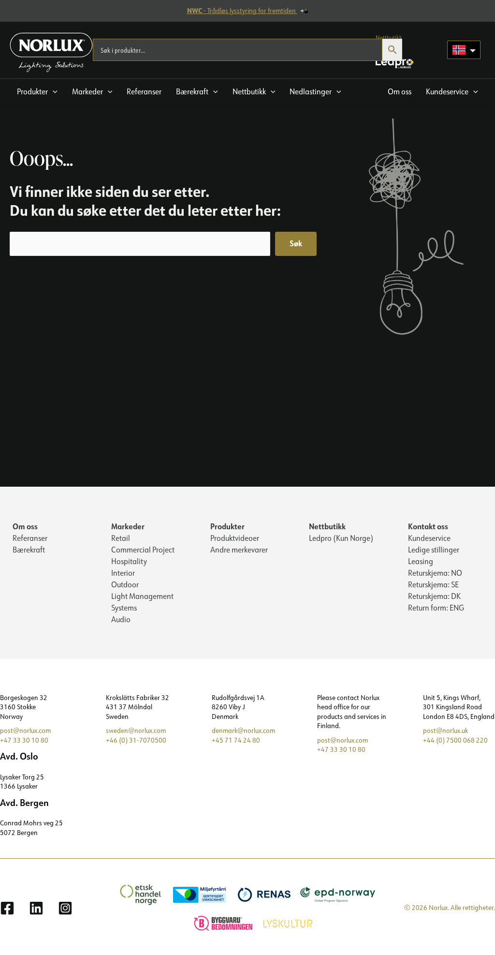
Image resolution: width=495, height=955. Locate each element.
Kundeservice (429, 538)
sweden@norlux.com (136, 730)
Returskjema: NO (435, 573)
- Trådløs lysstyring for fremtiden (242, 10)
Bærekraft (29, 549)
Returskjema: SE (433, 584)
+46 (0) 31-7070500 (136, 740)
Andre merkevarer (239, 549)
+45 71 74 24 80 (236, 740)
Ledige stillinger (433, 549)
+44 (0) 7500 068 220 (455, 740)
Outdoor (125, 584)
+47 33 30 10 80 (24, 740)
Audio (121, 619)
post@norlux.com (25, 730)
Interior (123, 573)
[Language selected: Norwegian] (463, 50)
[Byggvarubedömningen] (218, 922)
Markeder (128, 526)
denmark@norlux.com (243, 730)
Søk (296, 243)
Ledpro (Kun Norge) (341, 538)
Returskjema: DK (434, 596)
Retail (120, 538)
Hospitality (129, 561)
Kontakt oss (428, 526)
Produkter (227, 526)
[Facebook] (7, 908)
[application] (53, 91)
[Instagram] (65, 908)
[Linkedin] (36, 908)
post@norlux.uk (445, 730)
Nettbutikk (327, 526)
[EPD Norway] (333, 893)
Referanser (30, 538)
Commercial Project (143, 549)
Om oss (25, 526)
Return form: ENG (436, 607)
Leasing (420, 561)
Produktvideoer (234, 538)
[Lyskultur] (283, 922)
